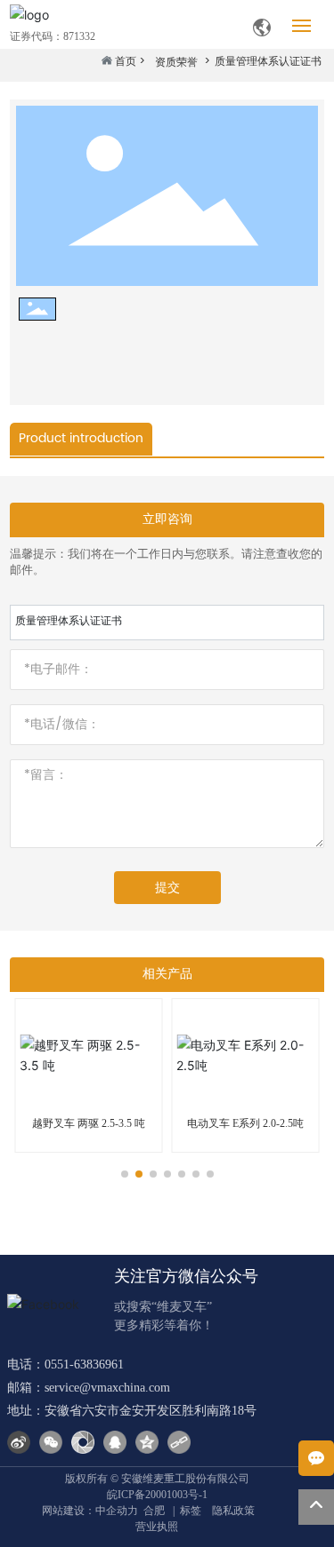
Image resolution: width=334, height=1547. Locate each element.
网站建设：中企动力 (90, 1510)
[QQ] (114, 1442)
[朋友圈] (82, 1442)
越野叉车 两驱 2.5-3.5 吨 (88, 1123)
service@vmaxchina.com (107, 1387)
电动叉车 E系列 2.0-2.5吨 (245, 1123)
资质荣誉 (176, 62)
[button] (124, 1174)
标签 (190, 1510)
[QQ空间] (147, 1442)
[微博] (18, 1442)
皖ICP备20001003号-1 (157, 1494)
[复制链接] (179, 1442)
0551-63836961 (84, 1364)
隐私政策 (233, 1510)
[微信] (50, 1442)
